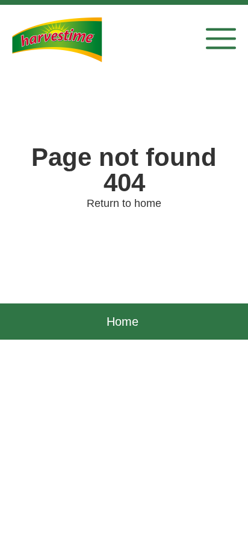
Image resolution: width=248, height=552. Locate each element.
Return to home (124, 203)
